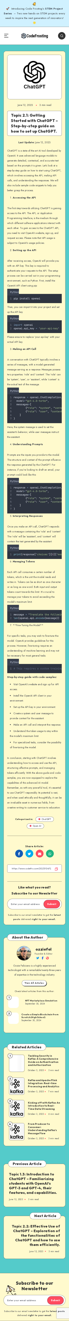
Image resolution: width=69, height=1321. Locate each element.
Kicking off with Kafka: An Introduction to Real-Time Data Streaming (44, 1105)
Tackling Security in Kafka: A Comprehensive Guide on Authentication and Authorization (43, 1060)
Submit (51, 904)
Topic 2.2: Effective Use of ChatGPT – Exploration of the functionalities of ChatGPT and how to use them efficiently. (36, 1235)
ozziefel (44, 949)
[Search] (61, 35)
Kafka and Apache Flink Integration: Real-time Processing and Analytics (43, 1083)
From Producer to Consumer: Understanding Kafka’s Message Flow (42, 1129)
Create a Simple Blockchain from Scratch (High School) (39, 1016)
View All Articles (34, 983)
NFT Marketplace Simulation (41, 1000)
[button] (61, 291)
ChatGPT (46, 819)
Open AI (37, 826)
